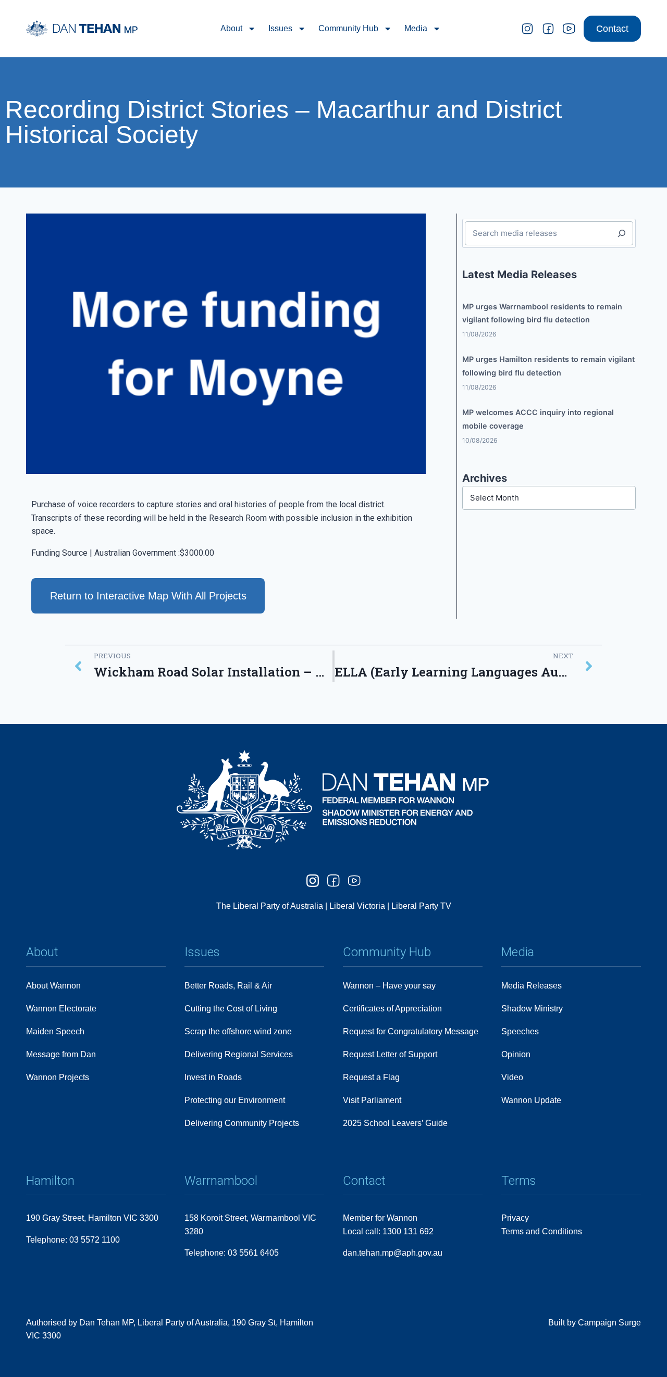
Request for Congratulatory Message (410, 1031)
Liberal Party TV (421, 906)
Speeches (520, 1031)
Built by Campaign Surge (594, 1322)
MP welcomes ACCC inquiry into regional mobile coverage (538, 419)
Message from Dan (61, 1054)
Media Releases (531, 985)
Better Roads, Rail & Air (228, 985)
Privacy (515, 1217)
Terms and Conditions (541, 1231)
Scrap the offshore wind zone (238, 1031)
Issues (280, 28)
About (231, 28)
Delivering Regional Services (238, 1054)
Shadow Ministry (532, 1008)
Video (512, 1077)
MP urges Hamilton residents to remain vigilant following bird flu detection (548, 366)
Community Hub (348, 28)
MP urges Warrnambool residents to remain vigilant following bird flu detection (542, 313)
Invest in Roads (213, 1077)
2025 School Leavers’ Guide (395, 1123)
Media (415, 28)
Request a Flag (371, 1077)
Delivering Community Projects (241, 1123)
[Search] (621, 233)
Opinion (515, 1054)
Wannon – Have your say (389, 985)
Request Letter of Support (390, 1054)
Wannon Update (531, 1100)
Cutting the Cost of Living (230, 1008)
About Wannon (53, 985)
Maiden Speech (55, 1031)
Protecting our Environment (234, 1100)
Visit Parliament (372, 1100)
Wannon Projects (57, 1077)
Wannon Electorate (61, 1008)
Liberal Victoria (357, 906)
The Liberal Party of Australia (270, 906)
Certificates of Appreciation (392, 1008)
